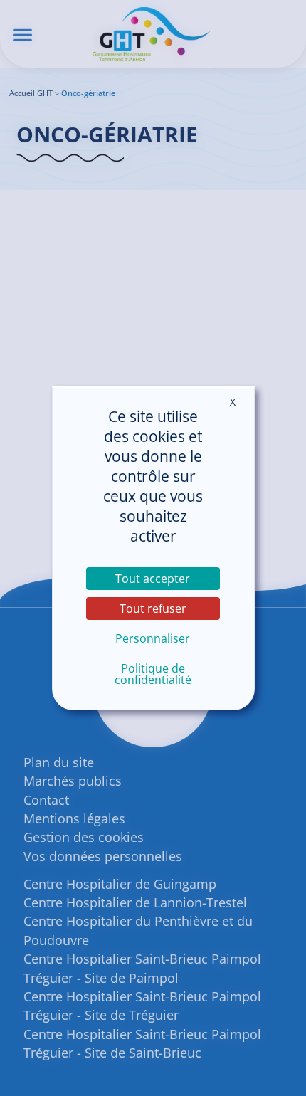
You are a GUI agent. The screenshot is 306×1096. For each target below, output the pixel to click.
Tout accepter (152, 578)
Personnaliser (152, 638)
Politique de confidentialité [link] (153, 673)
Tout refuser (153, 608)
